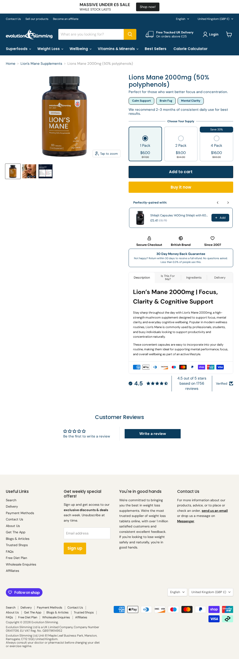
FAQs (10, 551)
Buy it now (181, 187)
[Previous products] (218, 202)
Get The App (15, 532)
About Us (13, 526)
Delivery (12, 506)
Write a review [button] (152, 433)
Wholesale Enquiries (21, 564)
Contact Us (13, 19)
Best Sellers (155, 48)
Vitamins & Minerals (117, 48)
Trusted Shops (17, 545)
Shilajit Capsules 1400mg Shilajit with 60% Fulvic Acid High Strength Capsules (179, 215)
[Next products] (228, 202)
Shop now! (148, 7)
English (180, 19)
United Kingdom (213, 19)
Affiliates (12, 571)
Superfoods (17, 48)
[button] (145, 147)
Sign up (74, 548)
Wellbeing (79, 48)
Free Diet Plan (16, 558)
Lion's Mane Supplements (41, 64)
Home (10, 64)
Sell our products (36, 19)
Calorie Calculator (190, 48)
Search (11, 500)
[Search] (130, 34)
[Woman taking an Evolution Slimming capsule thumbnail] (29, 171)
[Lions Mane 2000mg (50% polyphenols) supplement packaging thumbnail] (12, 171)
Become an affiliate (65, 19)
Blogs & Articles (17, 539)
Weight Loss (49, 48)
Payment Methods (20, 513)
